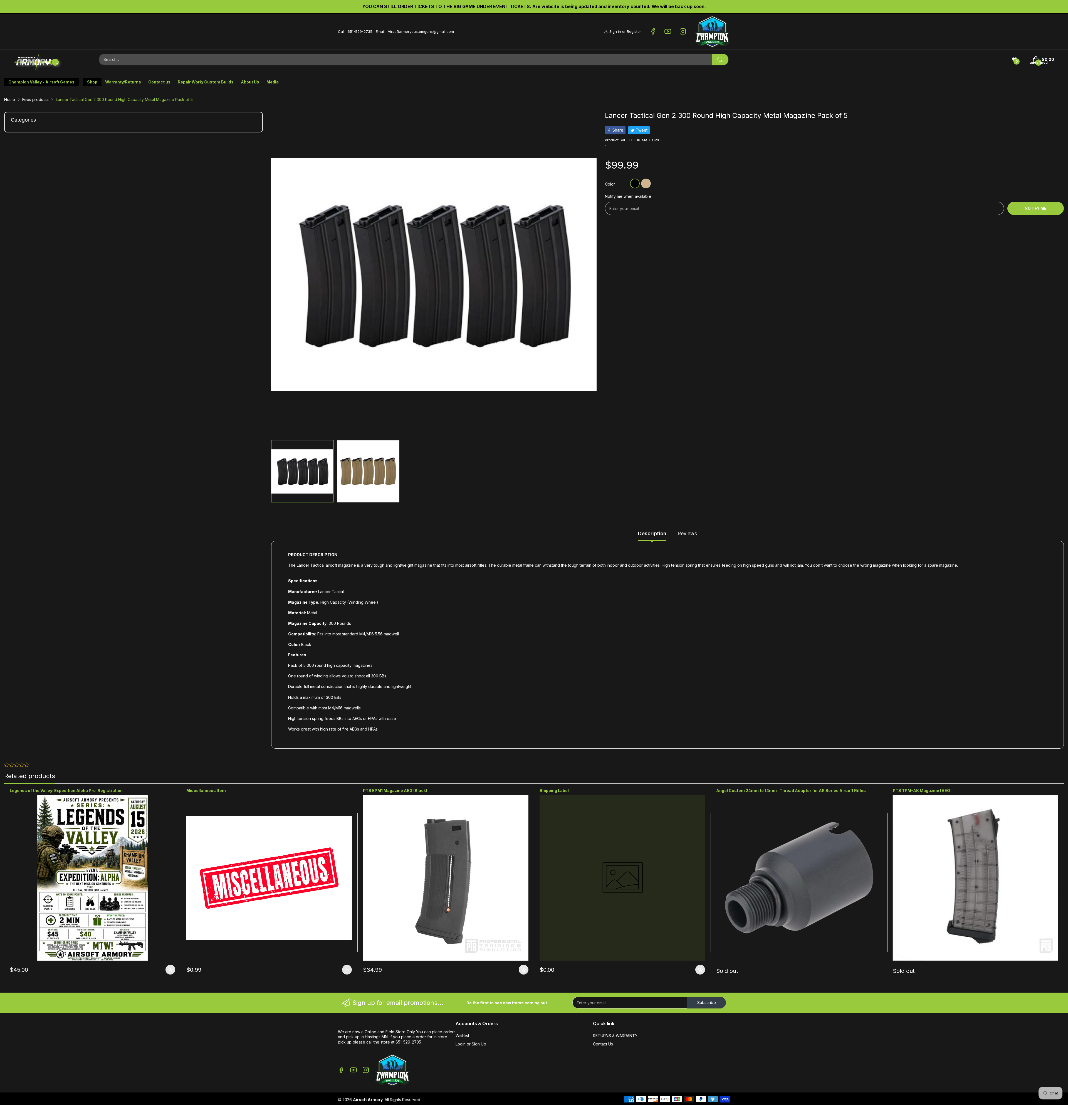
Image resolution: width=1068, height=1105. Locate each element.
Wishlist (462, 1035)
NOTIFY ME (1036, 208)
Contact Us (603, 1044)
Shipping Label (554, 790)
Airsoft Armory (368, 1099)
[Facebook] (652, 31)
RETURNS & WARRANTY (615, 1035)
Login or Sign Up (471, 1044)
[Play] (712, 32)
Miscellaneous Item (206, 790)
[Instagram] (682, 31)
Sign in (615, 31)
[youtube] (667, 31)
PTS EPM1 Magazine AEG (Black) (395, 790)
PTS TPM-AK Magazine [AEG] (922, 790)
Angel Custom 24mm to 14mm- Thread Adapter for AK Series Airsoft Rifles (791, 790)
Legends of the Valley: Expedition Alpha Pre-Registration (66, 790)
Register (634, 31)
